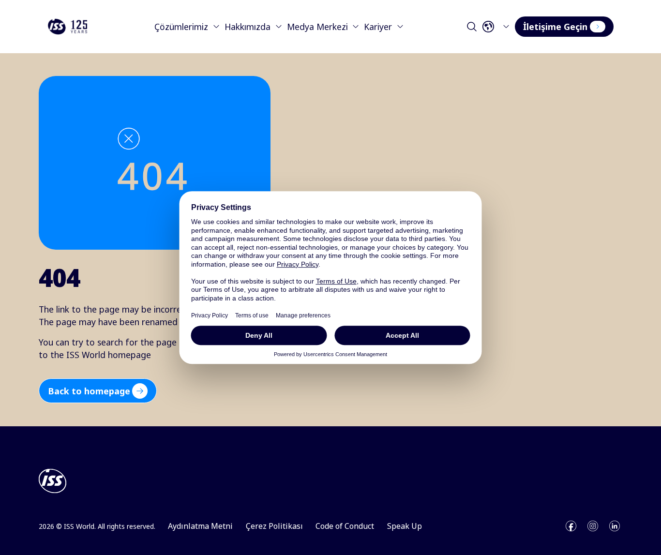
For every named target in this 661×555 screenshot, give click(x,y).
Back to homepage (89, 391)
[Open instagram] (593, 526)
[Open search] (472, 26)
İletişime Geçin (555, 26)
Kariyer (378, 26)
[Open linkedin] (614, 526)
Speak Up (404, 526)
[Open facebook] (571, 526)
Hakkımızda (247, 26)
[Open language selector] (497, 26)
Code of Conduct (344, 526)
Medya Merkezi (317, 26)
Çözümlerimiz (181, 26)
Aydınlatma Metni (200, 526)
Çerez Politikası (274, 526)
